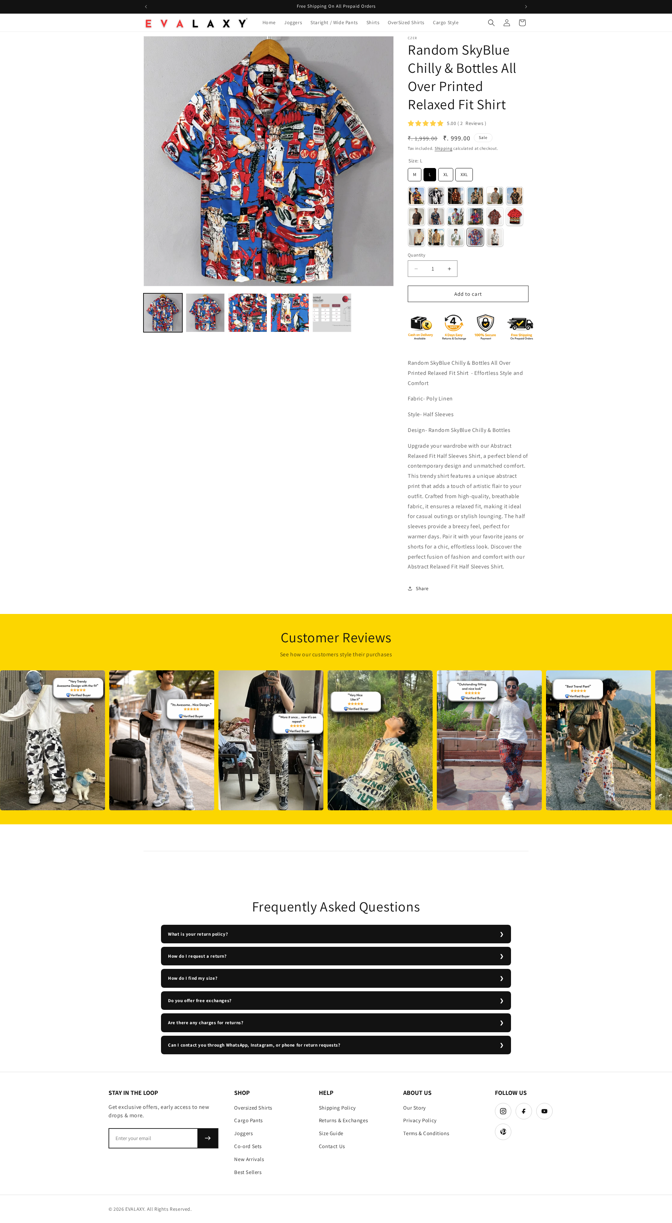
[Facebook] (524, 1111)
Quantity (416, 255)
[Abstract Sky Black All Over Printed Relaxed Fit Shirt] (475, 196)
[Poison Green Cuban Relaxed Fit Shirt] (455, 237)
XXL (464, 172)
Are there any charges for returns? (205, 1023)
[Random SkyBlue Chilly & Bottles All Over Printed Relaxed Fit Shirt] (475, 237)
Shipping (444, 148)
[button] (491, 22)
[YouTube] (544, 1111)
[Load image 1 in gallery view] (163, 312)
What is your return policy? (198, 934)
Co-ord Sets (248, 1146)
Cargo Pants (248, 1120)
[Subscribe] (207, 1138)
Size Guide (331, 1133)
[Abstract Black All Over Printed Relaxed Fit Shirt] (436, 196)
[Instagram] (503, 1111)
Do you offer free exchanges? (200, 1001)
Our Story (414, 1107)
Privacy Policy (419, 1120)
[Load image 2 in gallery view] (205, 312)
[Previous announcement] (146, 6)
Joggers (243, 1133)
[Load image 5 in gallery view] (332, 312)
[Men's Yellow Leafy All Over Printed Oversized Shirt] (416, 237)
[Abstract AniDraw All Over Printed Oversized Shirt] (416, 196)
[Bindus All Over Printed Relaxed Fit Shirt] (495, 196)
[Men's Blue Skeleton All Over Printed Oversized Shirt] (436, 216)
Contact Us (332, 1146)
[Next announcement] (526, 6)
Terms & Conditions (426, 1133)
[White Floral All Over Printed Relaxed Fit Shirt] (495, 237)
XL (445, 172)
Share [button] (422, 588)
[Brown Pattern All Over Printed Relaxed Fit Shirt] (416, 216)
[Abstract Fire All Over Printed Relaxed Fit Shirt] (455, 196)
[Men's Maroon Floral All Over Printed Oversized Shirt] (495, 216)
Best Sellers (247, 1172)
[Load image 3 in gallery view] (247, 312)
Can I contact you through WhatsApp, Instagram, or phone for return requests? (254, 1045)
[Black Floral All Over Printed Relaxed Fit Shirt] (514, 196)
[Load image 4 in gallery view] (290, 312)
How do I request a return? (197, 956)
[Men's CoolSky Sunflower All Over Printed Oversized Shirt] (455, 216)
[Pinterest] (503, 1132)
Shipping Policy (337, 1107)
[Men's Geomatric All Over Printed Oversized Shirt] (475, 216)
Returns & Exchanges (343, 1120)
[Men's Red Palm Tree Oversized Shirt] (514, 216)
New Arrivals (249, 1159)
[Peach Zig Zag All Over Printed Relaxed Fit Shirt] (436, 237)
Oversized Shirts (253, 1107)
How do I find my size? (192, 978)
